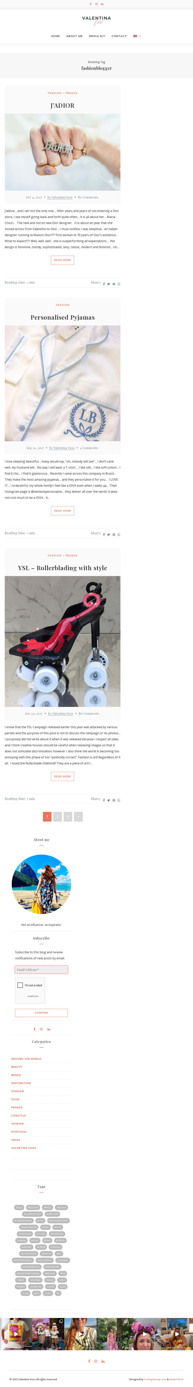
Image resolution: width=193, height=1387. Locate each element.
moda (25, 1293)
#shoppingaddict (23, 1260)
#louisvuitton (28, 1253)
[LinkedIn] (102, 4)
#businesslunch (32, 1214)
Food (15, 1099)
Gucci (62, 1280)
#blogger (33, 1207)
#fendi (45, 1227)
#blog (19, 1207)
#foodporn (57, 1234)
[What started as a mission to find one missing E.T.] (16, 1334)
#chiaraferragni (23, 1220)
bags (62, 1273)
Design (50, 1280)
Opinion (17, 1123)
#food (57, 1227)
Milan (63, 1286)
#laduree (26, 1247)
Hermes (21, 1286)
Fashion (55, 93)
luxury (50, 1286)
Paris (36, 1293)
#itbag (47, 1240)
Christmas (35, 1280)
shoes (48, 1293)
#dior (40, 1220)
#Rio (59, 1253)
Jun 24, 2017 (34, 713)
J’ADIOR (62, 105)
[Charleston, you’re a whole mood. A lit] (112, 1334)
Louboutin (35, 1286)
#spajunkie (62, 1260)
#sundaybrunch (31, 1267)
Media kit (97, 36)
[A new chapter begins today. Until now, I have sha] (177, 1334)
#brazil (47, 1207)
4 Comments (89, 448)
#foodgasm (25, 1234)
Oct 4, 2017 (34, 197)
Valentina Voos (23, 1148)
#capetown (52, 1214)
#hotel (35, 1240)
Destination (21, 1083)
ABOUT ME (74, 36)
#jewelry (60, 1240)
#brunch (61, 1207)
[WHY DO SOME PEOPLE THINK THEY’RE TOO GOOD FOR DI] (145, 1334)
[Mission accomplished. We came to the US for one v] (48, 1334)
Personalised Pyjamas (63, 317)
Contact (119, 36)
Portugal (19, 1131)
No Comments (88, 197)
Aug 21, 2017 (35, 448)
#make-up (46, 1253)
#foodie (41, 1234)
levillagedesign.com (155, 1379)
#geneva (21, 1240)
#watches (50, 1273)
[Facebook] (90, 4)
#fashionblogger (58, 1220)
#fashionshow (29, 1227)
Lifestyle (18, 1115)
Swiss (15, 1139)
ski (58, 1293)
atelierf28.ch (176, 1379)
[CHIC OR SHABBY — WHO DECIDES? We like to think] (80, 1334)
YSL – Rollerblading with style (62, 568)
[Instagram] (96, 4)
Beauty (16, 1067)
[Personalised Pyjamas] (62, 384)
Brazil (16, 1075)
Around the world (26, 1058)
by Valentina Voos (60, 197)
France (72, 93)
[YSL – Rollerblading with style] (62, 642)
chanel (21, 1280)
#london (56, 1247)
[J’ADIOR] (62, 153)
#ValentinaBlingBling (28, 1273)
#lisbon (41, 1247)
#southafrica (45, 1260)
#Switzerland (52, 1267)
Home (55, 36)
